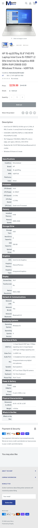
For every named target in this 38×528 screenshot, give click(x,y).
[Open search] (26, 3)
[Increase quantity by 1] (22, 97)
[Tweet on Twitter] (30, 112)
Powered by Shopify (7, 523)
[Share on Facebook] (23, 112)
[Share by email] (34, 112)
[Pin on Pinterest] (26, 112)
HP (3, 75)
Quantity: (5, 97)
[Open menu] (3, 3)
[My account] (30, 3)
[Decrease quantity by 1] (12, 97)
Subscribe (8, 502)
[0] (34, 3)
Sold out (19, 105)
